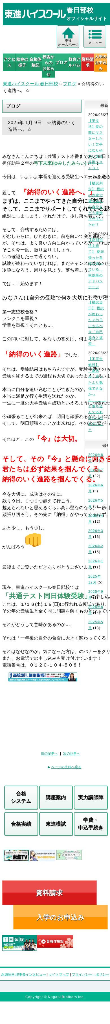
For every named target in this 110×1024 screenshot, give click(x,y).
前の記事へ (49, 753)
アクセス (9, 62)
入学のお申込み (60, 917)
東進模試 (56, 824)
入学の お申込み (101, 62)
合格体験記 (35, 62)
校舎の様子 (22, 62)
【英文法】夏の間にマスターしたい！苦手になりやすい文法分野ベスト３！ (95, 144)
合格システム (21, 797)
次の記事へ (71, 753)
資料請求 (88, 62)
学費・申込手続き (91, 823)
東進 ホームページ (68, 43)
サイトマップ (59, 974)
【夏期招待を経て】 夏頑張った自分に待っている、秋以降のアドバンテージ (96, 263)
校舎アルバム (74, 62)
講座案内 (56, 797)
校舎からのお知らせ (48, 65)
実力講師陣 (91, 797)
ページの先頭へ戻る (66, 767)
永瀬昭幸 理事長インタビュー (23, 974)
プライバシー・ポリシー (90, 974)
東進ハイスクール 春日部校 (30, 83)
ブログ (61, 62)
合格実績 (21, 824)
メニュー (95, 43)
